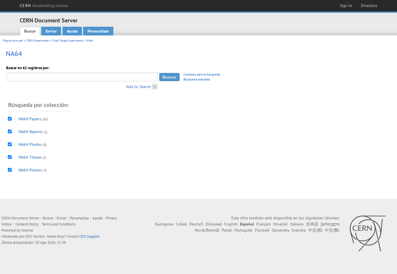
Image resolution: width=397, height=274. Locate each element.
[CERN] (367, 233)
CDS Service (34, 236)
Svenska (299, 230)
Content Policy (26, 224)
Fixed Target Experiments (67, 40)
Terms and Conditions (58, 224)
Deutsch (196, 224)
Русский (262, 230)
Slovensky (280, 230)
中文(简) (315, 230)
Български (164, 224)
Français (263, 224)
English (231, 224)
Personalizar (98, 31)
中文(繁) (332, 230)
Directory (369, 5)
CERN (44, 5)
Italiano (297, 224)
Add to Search (138, 86)
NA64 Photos (30, 144)
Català (181, 224)
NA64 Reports (31, 131)
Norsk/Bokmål (207, 230)
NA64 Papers (30, 118)
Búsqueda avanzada (196, 79)
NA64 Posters (30, 170)
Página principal (13, 40)
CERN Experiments (37, 40)
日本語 (312, 224)
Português (244, 230)
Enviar (51, 31)
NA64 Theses (30, 157)
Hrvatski (280, 224)
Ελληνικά (214, 224)
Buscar (30, 31)
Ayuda (72, 31)
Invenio (27, 230)
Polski (227, 230)
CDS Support (89, 236)
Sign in (346, 5)
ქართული (330, 224)
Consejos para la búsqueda (201, 74)
